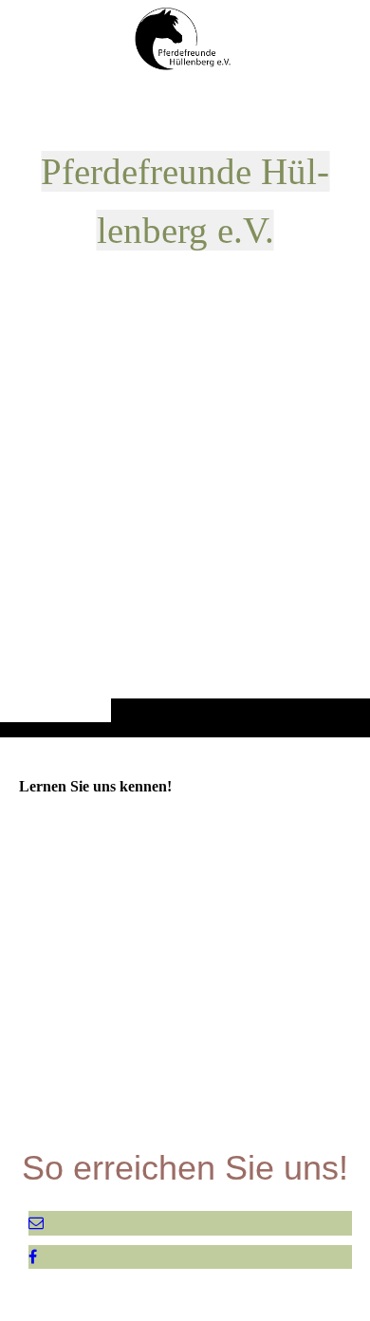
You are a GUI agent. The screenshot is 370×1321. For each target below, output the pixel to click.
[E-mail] (36, 1223)
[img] (185, 406)
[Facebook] (32, 1257)
